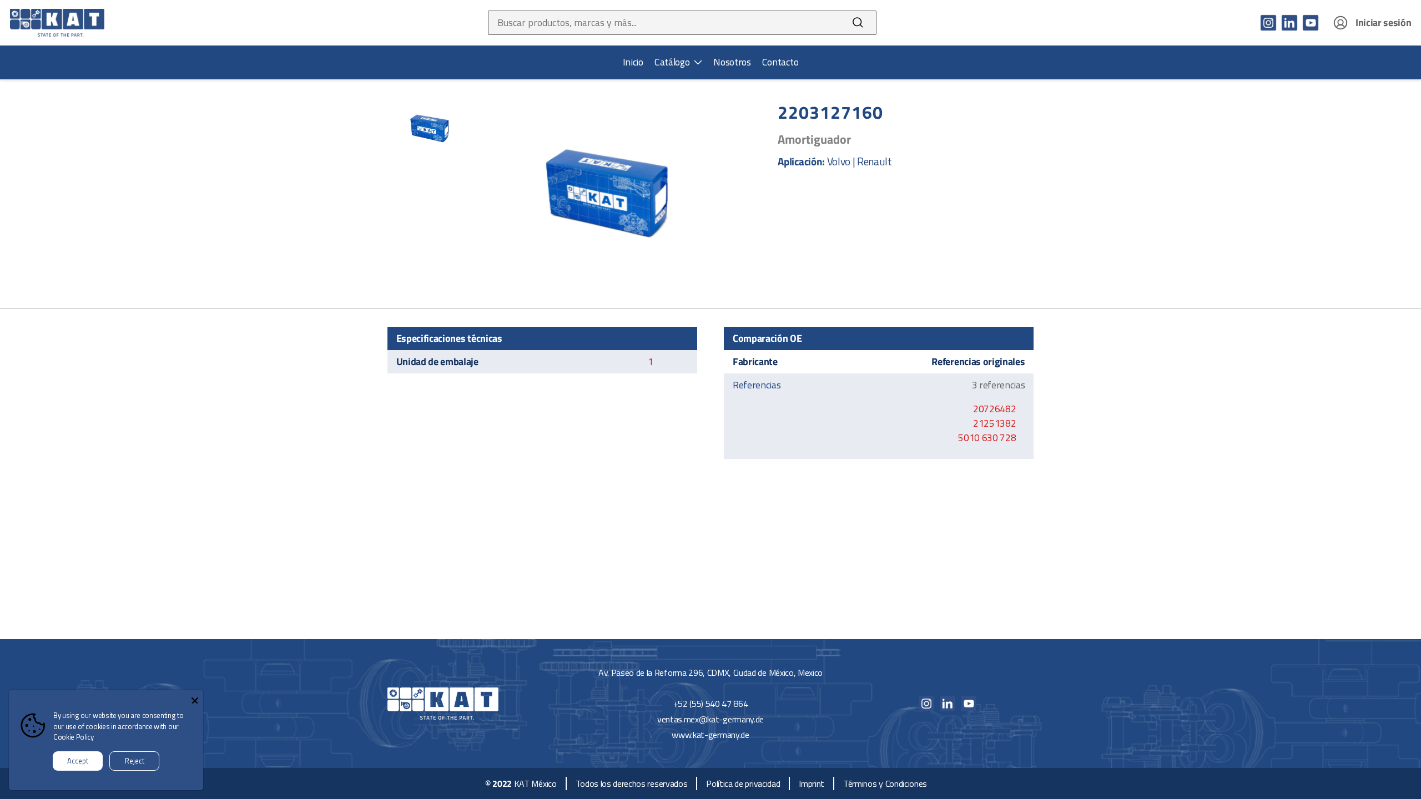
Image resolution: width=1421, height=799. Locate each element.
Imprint (811, 783)
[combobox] (664, 22)
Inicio (633, 62)
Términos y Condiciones (885, 783)
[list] (678, 62)
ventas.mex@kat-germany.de (710, 719)
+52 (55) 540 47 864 (710, 703)
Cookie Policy (73, 736)
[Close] (194, 698)
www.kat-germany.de (710, 734)
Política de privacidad (743, 783)
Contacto (780, 62)
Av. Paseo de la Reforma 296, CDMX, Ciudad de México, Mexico (710, 672)
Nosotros (731, 62)
